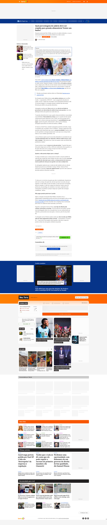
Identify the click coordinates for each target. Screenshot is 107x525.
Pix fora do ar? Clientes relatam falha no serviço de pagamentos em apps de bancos (26, 497)
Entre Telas (62, 441)
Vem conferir (25, 324)
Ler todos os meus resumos (65, 314)
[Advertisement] (80, 474)
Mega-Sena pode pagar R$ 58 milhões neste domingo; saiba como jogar (61, 497)
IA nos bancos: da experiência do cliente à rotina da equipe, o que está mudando (43, 474)
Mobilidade (43, 441)
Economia (40, 232)
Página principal (24, 1)
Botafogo (43, 433)
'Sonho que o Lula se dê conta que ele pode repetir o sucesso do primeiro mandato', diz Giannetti (44, 460)
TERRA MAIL (69, 1)
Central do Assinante (76, 1)
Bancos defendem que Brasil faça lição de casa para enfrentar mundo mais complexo (62, 474)
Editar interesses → (85, 302)
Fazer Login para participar (53, 248)
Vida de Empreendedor (64, 502)
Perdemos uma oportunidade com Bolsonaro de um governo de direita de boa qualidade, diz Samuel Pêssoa (61, 460)
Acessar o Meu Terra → (34, 297)
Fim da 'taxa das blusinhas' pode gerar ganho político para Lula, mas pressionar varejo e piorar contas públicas (44, 497)
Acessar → (32, 328)
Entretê (44, 502)
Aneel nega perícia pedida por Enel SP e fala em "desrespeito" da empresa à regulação (26, 460)
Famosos (25, 433)
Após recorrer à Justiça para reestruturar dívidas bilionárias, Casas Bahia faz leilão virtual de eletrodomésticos (30, 506)
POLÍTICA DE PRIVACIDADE (64, 518)
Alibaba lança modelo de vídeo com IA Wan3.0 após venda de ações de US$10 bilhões (26, 474)
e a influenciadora (53, 88)
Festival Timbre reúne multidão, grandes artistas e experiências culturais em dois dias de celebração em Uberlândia (48, 506)
